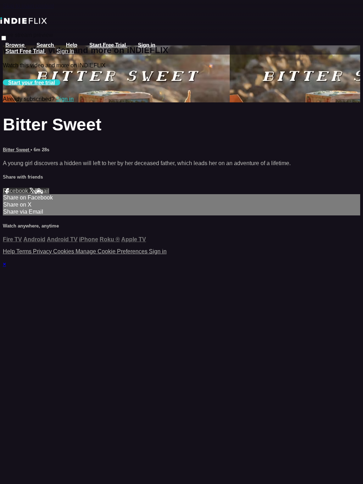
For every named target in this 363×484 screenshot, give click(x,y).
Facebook (16, 191)
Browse (15, 45)
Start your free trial (31, 82)
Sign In (65, 51)
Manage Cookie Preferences (112, 251)
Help (71, 45)
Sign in (146, 45)
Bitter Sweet (16, 149)
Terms (24, 251)
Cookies (64, 251)
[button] (3, 38)
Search (46, 45)
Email (42, 191)
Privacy (43, 251)
